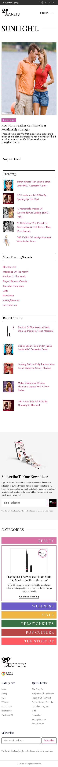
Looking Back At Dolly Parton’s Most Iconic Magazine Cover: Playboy (36, 366)
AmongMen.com (11, 300)
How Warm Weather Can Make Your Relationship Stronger (23, 127)
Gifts (5, 290)
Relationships (8, 120)
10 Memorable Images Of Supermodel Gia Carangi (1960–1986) (33, 212)
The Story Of (9, 267)
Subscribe (49, 740)
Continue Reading (29, 596)
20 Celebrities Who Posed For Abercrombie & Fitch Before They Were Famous (34, 227)
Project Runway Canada (15, 281)
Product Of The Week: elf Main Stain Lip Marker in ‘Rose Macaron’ (35, 329)
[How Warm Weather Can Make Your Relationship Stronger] (29, 78)
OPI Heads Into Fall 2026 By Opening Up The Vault (32, 403)
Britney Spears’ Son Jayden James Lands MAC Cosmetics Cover (35, 347)
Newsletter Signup (10, 2)
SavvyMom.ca (10, 305)
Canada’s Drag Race (13, 286)
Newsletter (8, 295)
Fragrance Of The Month (15, 271)
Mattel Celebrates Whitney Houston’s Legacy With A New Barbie (33, 386)
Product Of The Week (14, 276)
